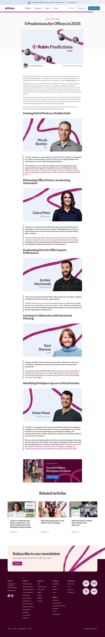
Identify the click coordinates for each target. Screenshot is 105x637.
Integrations (26, 618)
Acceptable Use (22, 628)
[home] (10, 8)
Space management (28, 586)
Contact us (70, 589)
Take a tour (81, 8)
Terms (14, 628)
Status (54, 611)
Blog (47, 19)
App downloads (56, 614)
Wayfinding (25, 612)
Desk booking (26, 595)
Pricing (69, 586)
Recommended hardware (59, 605)
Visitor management (28, 592)
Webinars (40, 598)
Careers (54, 586)
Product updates (57, 603)
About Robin (56, 584)
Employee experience (28, 606)
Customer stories (42, 586)
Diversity (55, 589)
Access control (26, 615)
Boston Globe (70, 80)
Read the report (52, 477)
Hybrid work (55, 19)
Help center (56, 600)
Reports (39, 592)
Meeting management (28, 589)
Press (54, 592)
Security (30, 628)
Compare (40, 601)
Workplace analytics (28, 603)
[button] (28, 8)
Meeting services (27, 601)
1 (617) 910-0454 (11, 590)
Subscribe (17, 563)
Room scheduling (27, 598)
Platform (25, 581)
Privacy (9, 628)
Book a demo (94, 8)
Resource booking (27, 584)
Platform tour (71, 592)
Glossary (40, 595)
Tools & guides (41, 589)
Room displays (26, 609)
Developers (55, 608)
